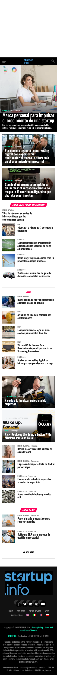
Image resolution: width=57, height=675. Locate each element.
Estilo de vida (35, 611)
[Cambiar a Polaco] (47, 615)
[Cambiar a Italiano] (34, 615)
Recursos (21, 611)
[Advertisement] (28, 28)
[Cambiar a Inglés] (27, 615)
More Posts (28, 552)
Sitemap (33, 630)
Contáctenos (16, 615)
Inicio (10, 611)
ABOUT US (12, 636)
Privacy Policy (38, 627)
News (47, 611)
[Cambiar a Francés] (41, 615)
